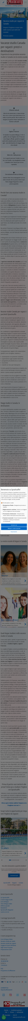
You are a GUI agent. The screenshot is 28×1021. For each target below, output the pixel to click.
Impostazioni (14, 531)
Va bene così (14, 525)
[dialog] (14, 510)
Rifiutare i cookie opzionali (14, 528)
